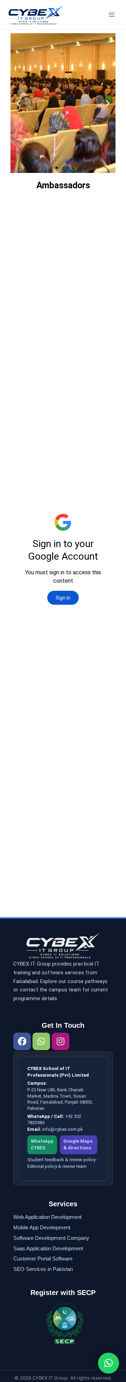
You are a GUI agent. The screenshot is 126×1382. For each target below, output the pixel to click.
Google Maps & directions (77, 1144)
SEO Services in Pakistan (43, 1269)
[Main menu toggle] (111, 14)
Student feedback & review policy (61, 1159)
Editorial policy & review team (56, 1166)
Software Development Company (51, 1238)
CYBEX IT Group (32, 964)
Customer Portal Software (42, 1258)
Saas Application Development (48, 1248)
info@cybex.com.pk (62, 1129)
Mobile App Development (41, 1227)
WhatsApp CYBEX (42, 1144)
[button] (18, 103)
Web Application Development (47, 1217)
